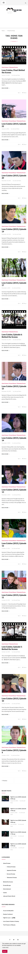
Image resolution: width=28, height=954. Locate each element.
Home (3, 30)
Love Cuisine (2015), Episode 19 (14, 230)
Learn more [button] (5, 947)
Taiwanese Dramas (13, 67)
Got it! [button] (4, 951)
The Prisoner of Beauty (9, 925)
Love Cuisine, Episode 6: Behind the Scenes (12, 335)
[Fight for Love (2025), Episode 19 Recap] (5, 810)
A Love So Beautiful (8, 910)
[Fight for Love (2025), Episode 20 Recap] (5, 798)
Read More (6, 88)
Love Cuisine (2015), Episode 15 (14, 387)
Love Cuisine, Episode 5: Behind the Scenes (12, 648)
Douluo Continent (8, 914)
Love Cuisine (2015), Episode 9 (14, 751)
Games (5, 892)
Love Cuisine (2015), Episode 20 (14, 176)
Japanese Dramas (11, 870)
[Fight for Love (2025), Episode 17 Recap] (5, 834)
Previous (4, 780)
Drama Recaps (12, 121)
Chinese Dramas (11, 866)
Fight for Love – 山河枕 (9, 917)
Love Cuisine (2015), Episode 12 (14, 544)
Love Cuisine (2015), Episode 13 (14, 490)
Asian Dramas (5, 67)
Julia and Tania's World (9, 896)
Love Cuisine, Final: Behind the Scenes (13, 71)
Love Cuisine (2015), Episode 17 (14, 284)
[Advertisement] (14, 20)
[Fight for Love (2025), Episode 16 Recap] (5, 845)
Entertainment (7, 889)
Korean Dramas (11, 874)
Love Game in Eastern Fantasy (11, 921)
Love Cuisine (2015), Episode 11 (14, 596)
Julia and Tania (16, 75)
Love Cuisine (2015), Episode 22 (14, 125)
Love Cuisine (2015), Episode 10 (14, 699)
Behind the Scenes (8, 881)
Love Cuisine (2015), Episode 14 (14, 439)
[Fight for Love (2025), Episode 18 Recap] (5, 822)
